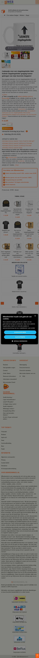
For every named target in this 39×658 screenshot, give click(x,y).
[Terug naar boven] (37, 655)
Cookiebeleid (23, 328)
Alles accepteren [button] (20, 332)
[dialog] (19, 329)
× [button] (35, 316)
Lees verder (31, 328)
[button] (19, 341)
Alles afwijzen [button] (20, 337)
